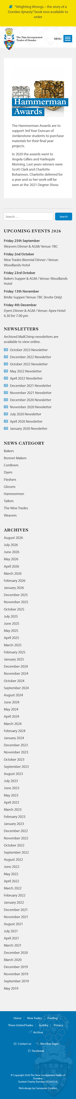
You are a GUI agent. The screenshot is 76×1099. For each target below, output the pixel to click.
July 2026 (11, 544)
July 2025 (11, 616)
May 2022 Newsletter (26, 371)
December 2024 (16, 666)
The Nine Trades (16, 508)
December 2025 (16, 594)
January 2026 (14, 587)
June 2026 (11, 552)
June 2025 (11, 623)
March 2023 (12, 809)
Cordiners (11, 465)
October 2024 (14, 680)
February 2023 (14, 816)
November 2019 (16, 974)
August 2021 (13, 924)
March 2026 (12, 573)
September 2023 (16, 766)
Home (17, 1018)
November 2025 (16, 602)
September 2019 (16, 981)
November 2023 (16, 752)
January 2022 (14, 902)
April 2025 (11, 637)
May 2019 (11, 988)
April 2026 (11, 566)
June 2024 (11, 702)
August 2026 (13, 537)
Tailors (9, 500)
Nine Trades (34, 1018)
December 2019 (16, 966)
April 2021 (11, 938)
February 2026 (14, 580)
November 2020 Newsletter (30, 407)
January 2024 (14, 738)
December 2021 (16, 909)
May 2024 (11, 709)
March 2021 (12, 945)
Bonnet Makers (15, 458)
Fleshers (10, 479)
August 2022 (13, 859)
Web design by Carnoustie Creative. (38, 1088)
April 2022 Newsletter (26, 378)
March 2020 (12, 959)
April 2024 (11, 716)
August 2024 (13, 695)
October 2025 (14, 609)
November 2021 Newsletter (30, 392)
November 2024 (16, 673)
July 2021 (11, 931)
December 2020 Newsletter (30, 399)
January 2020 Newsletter (28, 428)
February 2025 (14, 652)
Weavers (10, 515)
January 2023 (14, 823)
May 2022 (11, 874)
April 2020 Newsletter (26, 421)
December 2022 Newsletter (30, 357)
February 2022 (14, 895)
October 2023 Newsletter (29, 349)
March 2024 (12, 723)
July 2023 (11, 780)
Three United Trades (20, 1025)
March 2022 (12, 888)
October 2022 (14, 845)
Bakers (9, 450)
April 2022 (11, 881)
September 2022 (16, 852)
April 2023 (11, 802)
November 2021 (16, 916)
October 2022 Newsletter (29, 364)
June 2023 (11, 788)
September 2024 (16, 688)
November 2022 (16, 838)
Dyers (8, 472)
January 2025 (14, 659)
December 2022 (16, 830)
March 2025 (12, 645)
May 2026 (11, 559)
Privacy (58, 1025)
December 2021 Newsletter (30, 385)
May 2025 (11, 630)
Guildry (43, 1025)
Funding (52, 1018)
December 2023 (16, 745)
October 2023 (14, 759)
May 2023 (11, 795)
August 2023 (13, 773)
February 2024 (14, 730)
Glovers (9, 486)
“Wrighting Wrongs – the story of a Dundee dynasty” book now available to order (38, 11)
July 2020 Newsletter (25, 414)
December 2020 (16, 952)
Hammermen (14, 493)
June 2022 (11, 866)
